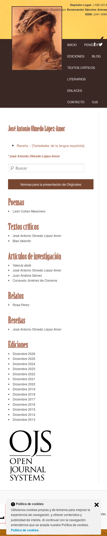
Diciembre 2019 (24, 389)
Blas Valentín (22, 240)
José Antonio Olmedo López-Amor (34, 156)
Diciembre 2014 (24, 414)
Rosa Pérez (21, 304)
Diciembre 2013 (24, 419)
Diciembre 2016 (24, 404)
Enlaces (74, 90)
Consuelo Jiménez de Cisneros (35, 280)
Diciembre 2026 (24, 353)
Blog (96, 56)
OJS (95, 102)
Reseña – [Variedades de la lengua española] (50, 145)
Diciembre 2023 (24, 368)
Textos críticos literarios (81, 73)
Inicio (72, 44)
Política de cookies (25, 530)
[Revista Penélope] (37, 38)
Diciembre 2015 (24, 409)
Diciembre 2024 (24, 363)
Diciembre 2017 (24, 399)
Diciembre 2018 (24, 394)
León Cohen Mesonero (29, 211)
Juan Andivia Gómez (27, 275)
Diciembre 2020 (24, 384)
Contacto (75, 102)
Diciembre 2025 (24, 358)
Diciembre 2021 (24, 379)
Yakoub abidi (22, 265)
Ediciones (75, 56)
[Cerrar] (97, 505)
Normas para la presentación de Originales (51, 184)
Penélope (92, 44)
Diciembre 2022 (24, 374)
